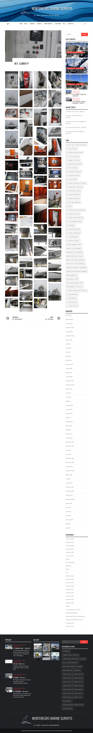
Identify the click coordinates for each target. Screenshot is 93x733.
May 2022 (68, 417)
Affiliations (58, 24)
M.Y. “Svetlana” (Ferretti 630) (73, 229)
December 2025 (70, 327)
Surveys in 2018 (70, 586)
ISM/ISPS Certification (71, 613)
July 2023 (68, 393)
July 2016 (68, 507)
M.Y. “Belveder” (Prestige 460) (73, 194)
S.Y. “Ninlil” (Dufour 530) (72, 294)
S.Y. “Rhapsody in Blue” (72, 302)
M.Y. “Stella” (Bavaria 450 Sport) (74, 221)
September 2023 (70, 385)
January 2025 (69, 368)
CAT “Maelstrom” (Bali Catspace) (74, 164)
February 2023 (69, 405)
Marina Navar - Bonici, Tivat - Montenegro (76, 267)
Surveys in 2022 (70, 552)
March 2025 (68, 360)
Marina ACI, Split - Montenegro (74, 248)
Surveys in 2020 (70, 579)
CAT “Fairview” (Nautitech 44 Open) (74, 152)
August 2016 (69, 503)
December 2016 (70, 487)
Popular (68, 559)
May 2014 (68, 524)
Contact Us (71, 24)
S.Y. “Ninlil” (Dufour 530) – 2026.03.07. (74, 86)
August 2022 (69, 413)
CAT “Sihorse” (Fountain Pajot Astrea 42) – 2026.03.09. (76, 70)
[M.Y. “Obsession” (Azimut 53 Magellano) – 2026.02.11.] (69, 99)
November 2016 (70, 491)
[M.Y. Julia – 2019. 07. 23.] (8, 661)
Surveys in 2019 (70, 582)
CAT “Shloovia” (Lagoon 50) (73, 175)
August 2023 (69, 389)
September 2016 (70, 499)
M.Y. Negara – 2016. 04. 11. (19, 678)
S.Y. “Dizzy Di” (84, 290)
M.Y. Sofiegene (49, 318)
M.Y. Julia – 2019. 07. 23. (19, 664)
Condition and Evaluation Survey (74, 619)
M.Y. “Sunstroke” (70, 225)
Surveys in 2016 (70, 593)
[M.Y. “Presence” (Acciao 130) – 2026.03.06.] (69, 92)
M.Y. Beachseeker (17, 318)
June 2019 (68, 454)
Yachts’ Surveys (70, 626)
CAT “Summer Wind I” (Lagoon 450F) (75, 187)
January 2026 (69, 323)
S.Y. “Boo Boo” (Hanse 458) (73, 290)
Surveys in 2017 (70, 589)
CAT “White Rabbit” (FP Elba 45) (74, 191)
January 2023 (69, 409)
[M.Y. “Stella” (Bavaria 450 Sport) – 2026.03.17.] (77, 50)
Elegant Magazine (60, 730)
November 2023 (70, 381)
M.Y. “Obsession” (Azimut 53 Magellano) (76, 210)
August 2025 (69, 340)
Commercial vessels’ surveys (73, 609)
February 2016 (69, 520)
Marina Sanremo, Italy (72, 275)
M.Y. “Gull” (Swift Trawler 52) (73, 202)
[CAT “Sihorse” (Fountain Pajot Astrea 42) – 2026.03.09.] (77, 66)
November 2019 (70, 446)
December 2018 (70, 458)
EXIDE (25, 24)
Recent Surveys (48, 24)
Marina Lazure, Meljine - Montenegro (75, 260)
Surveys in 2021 (70, 556)
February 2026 (69, 319)
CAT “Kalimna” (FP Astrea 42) (73, 160)
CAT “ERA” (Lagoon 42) (72, 148)
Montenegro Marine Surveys (52, 8)
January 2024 (69, 376)
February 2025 (69, 364)
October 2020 (69, 421)
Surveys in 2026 (71, 52)
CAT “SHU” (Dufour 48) (72, 179)
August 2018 (69, 475)
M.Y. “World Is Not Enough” (73, 240)
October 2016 (69, 495)
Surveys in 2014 (70, 599)
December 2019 (70, 442)
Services (32, 24)
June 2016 (68, 511)
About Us (39, 24)
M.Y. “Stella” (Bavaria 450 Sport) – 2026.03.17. (75, 54)
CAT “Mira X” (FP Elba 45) (72, 168)
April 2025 (68, 356)
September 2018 (70, 470)
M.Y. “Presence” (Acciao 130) (73, 214)
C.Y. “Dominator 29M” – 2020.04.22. (21, 648)
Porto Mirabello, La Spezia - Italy (74, 286)
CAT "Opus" (69, 145)
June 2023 (68, 397)
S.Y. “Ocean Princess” (72, 298)
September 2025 (70, 336)
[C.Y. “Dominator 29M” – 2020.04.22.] (8, 646)
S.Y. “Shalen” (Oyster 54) (72, 306)
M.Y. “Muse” (69, 206)
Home (21, 24)
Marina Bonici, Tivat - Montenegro (75, 252)
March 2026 (68, 315)
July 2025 (68, 344)
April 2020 (68, 430)
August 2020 (69, 426)
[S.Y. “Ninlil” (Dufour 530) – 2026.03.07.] (77, 81)
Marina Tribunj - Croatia (72, 279)
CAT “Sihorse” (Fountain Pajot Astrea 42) (76, 183)
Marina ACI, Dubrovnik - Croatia (74, 244)
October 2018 (69, 466)
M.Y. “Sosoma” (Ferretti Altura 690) (75, 217)
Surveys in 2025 (70, 542)
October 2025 (69, 332)
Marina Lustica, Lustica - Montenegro (75, 263)
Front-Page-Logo (70, 562)
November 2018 (70, 462)
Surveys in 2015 (70, 596)
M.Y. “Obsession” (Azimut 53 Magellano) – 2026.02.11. (79, 102)
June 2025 (68, 348)
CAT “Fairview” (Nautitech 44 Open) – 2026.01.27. (75, 132)
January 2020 (69, 438)
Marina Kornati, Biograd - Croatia (75, 256)
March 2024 (68, 372)
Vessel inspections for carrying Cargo (75, 616)
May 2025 (68, 352)
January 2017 (69, 483)
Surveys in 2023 (70, 549)
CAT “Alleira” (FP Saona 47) (80, 145)
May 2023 (68, 401)
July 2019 (68, 450)
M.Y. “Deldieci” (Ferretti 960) (73, 198)
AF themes (69, 730)
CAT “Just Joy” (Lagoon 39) (73, 156)
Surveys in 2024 (70, 545)
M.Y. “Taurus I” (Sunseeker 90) (73, 233)
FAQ (64, 24)
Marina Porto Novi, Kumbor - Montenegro (77, 271)
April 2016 (68, 515)
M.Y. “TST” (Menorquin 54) (72, 237)
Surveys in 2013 (70, 603)
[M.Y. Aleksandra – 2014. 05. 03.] (8, 689)
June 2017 (68, 479)
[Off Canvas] (8, 24)
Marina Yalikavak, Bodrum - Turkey (75, 283)
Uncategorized (70, 623)
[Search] (85, 24)
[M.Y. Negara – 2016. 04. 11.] (8, 676)
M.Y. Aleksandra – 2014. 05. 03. (20, 691)
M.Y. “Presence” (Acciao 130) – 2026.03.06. (80, 95)
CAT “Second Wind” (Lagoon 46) (74, 171)
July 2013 (68, 528)
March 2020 (68, 434)
